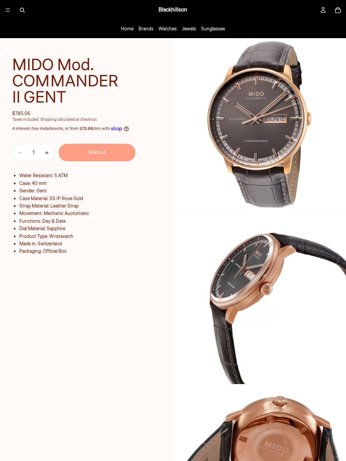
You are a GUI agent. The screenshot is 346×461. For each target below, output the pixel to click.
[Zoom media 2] (259, 297)
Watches (167, 29)
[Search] (22, 10)
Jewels (189, 29)
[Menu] (8, 10)
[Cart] (337, 10)
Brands (146, 29)
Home (127, 29)
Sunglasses (213, 29)
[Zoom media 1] (259, 124)
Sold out (97, 152)
